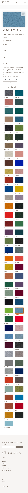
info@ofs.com (4, 463)
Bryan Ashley (4, 484)
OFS (3, 477)
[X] (11, 453)
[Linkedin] (8, 453)
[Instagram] (2, 453)
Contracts (14, 489)
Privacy (8, 489)
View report (10, 82)
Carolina (3, 479)
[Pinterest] (14, 453)
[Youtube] (17, 453)
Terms (3, 489)
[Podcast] (20, 453)
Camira (4, 42)
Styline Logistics (5, 486)
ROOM (3, 481)
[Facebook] (5, 453)
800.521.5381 (4, 459)
